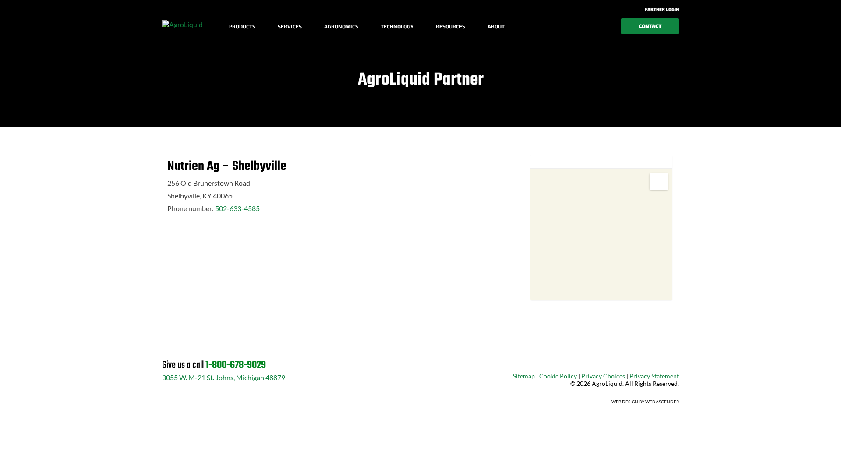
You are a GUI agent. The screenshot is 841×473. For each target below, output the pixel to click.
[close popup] (780, 456)
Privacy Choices (603, 376)
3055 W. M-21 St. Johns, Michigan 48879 (223, 377)
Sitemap (524, 376)
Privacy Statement (654, 376)
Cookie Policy (558, 376)
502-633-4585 (237, 208)
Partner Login (661, 9)
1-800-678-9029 (235, 365)
